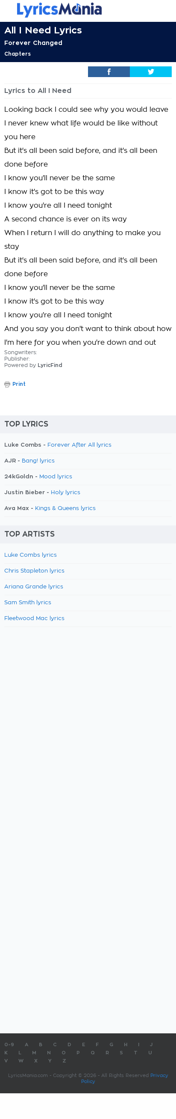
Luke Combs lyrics (30, 555)
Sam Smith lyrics (27, 603)
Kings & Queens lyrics (65, 508)
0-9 (9, 1044)
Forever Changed (33, 43)
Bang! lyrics (38, 461)
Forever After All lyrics (79, 445)
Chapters (17, 54)
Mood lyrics (55, 477)
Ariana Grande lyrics (33, 587)
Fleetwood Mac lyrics (34, 618)
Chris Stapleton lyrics (34, 571)
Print (19, 384)
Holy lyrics (65, 492)
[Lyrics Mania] (88, 10)
